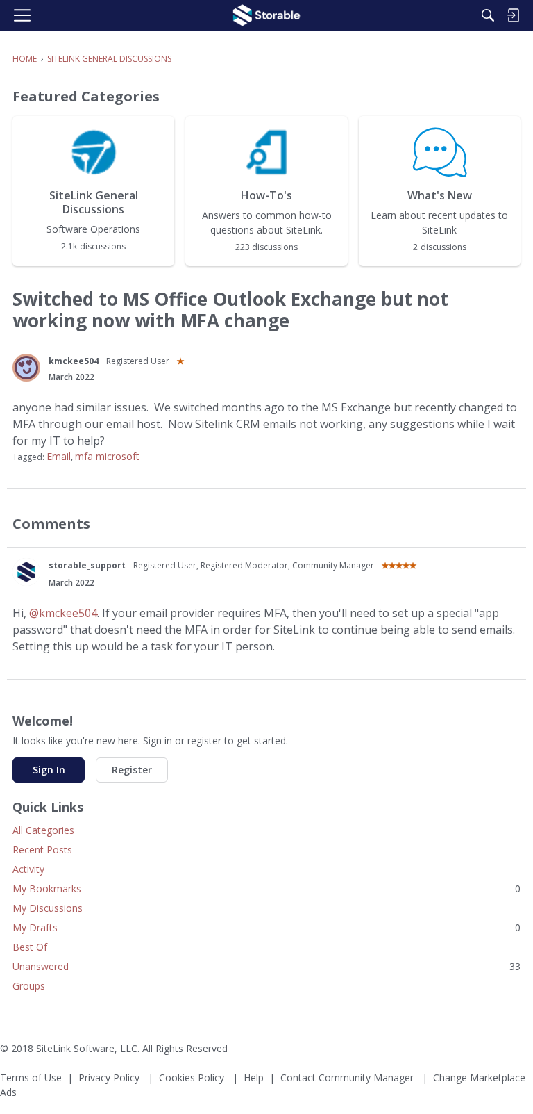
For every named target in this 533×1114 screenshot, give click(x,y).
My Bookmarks (266, 888)
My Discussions (47, 908)
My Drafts (266, 927)
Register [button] (132, 769)
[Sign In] (512, 15)
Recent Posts (42, 849)
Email (58, 456)
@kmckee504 (63, 613)
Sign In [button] (49, 769)
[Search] (487, 15)
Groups (28, 985)
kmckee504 (74, 361)
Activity (28, 869)
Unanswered (266, 966)
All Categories (43, 830)
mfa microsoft (107, 456)
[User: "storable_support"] (26, 572)
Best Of (29, 946)
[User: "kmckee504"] (26, 368)
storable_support (87, 565)
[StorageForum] (266, 15)
